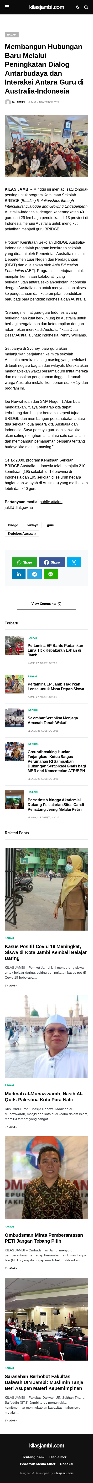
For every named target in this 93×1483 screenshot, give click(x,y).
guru (50, 525)
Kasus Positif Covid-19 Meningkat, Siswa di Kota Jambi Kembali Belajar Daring (46, 952)
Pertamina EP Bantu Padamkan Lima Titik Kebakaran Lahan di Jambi (55, 650)
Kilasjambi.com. (64, 1473)
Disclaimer (57, 1457)
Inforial (33, 710)
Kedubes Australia (22, 533)
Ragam (11, 34)
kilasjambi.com (46, 7)
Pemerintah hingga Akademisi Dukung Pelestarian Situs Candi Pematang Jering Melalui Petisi (56, 804)
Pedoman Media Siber (37, 1464)
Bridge (13, 525)
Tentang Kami (33, 1457)
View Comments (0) (46, 603)
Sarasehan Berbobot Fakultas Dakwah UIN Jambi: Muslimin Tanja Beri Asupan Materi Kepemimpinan (44, 1382)
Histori (33, 792)
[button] (7, 7)
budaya (32, 525)
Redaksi (66, 1464)
